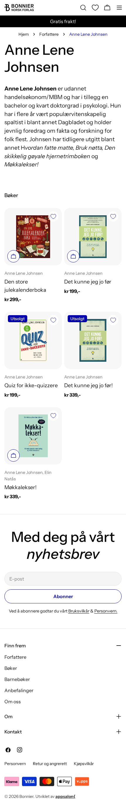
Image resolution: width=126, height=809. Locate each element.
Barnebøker (17, 679)
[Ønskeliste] (95, 7)
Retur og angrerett (50, 763)
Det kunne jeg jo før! (88, 385)
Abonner (63, 596)
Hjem (23, 34)
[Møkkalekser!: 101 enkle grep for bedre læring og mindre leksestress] (33, 436)
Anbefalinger (18, 690)
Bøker (10, 668)
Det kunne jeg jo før (87, 282)
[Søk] (83, 7)
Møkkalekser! (20, 487)
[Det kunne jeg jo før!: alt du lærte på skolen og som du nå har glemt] (93, 340)
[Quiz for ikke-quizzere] (33, 340)
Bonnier (26, 796)
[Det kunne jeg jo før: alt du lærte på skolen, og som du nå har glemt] (93, 236)
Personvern (15, 763)
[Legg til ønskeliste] (53, 216)
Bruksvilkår (78, 611)
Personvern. (106, 611)
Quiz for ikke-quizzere (31, 385)
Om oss (12, 701)
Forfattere (49, 34)
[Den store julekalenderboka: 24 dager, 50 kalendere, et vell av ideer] (33, 236)
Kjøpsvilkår (84, 763)
